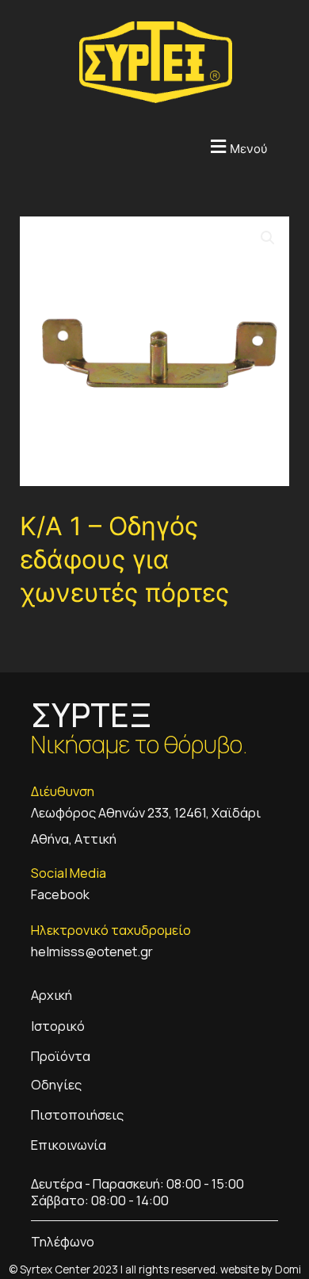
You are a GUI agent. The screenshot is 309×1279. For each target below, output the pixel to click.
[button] (134, 146)
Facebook (60, 894)
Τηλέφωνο (62, 1241)
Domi (288, 1269)
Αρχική (51, 995)
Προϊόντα (60, 1056)
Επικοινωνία (68, 1144)
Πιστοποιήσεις (77, 1114)
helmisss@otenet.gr (92, 951)
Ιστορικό (58, 1026)
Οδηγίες (56, 1084)
